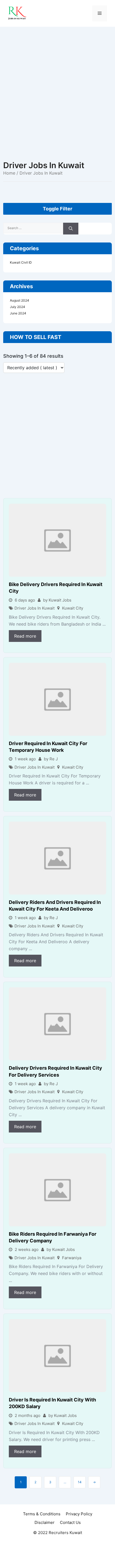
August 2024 (19, 300)
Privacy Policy (79, 1513)
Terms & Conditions (41, 1513)
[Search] (70, 229)
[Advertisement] (57, 86)
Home (9, 173)
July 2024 (17, 307)
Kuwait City (72, 608)
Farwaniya (71, 1257)
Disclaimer (44, 1522)
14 (80, 1482)
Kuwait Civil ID (21, 262)
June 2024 (18, 313)
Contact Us (70, 1522)
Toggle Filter (57, 208)
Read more (25, 636)
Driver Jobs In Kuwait (34, 608)
